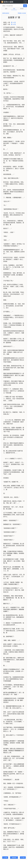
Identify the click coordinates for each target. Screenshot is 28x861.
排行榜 (21, 8)
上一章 (5, 857)
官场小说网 (8, 1)
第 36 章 (13, 22)
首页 (6, 8)
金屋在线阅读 (5, 13)
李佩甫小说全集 (22, 13)
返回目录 (14, 857)
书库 (14, 8)
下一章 (22, 857)
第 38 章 (13, 24)
